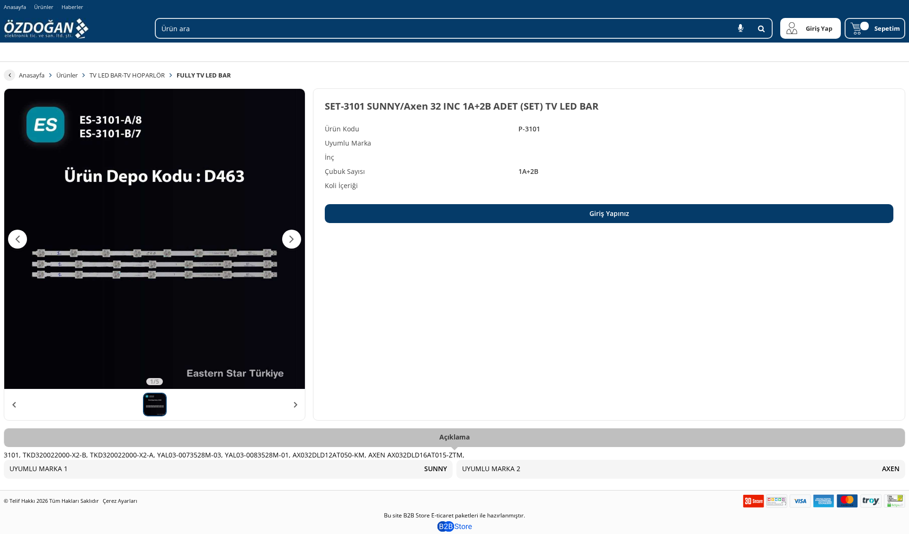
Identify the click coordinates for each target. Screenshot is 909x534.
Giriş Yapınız (609, 213)
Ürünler (43, 6)
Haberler (72, 7)
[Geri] (9, 75)
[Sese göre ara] (740, 28)
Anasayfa (15, 6)
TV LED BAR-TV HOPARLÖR (127, 75)
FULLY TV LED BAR (204, 75)
